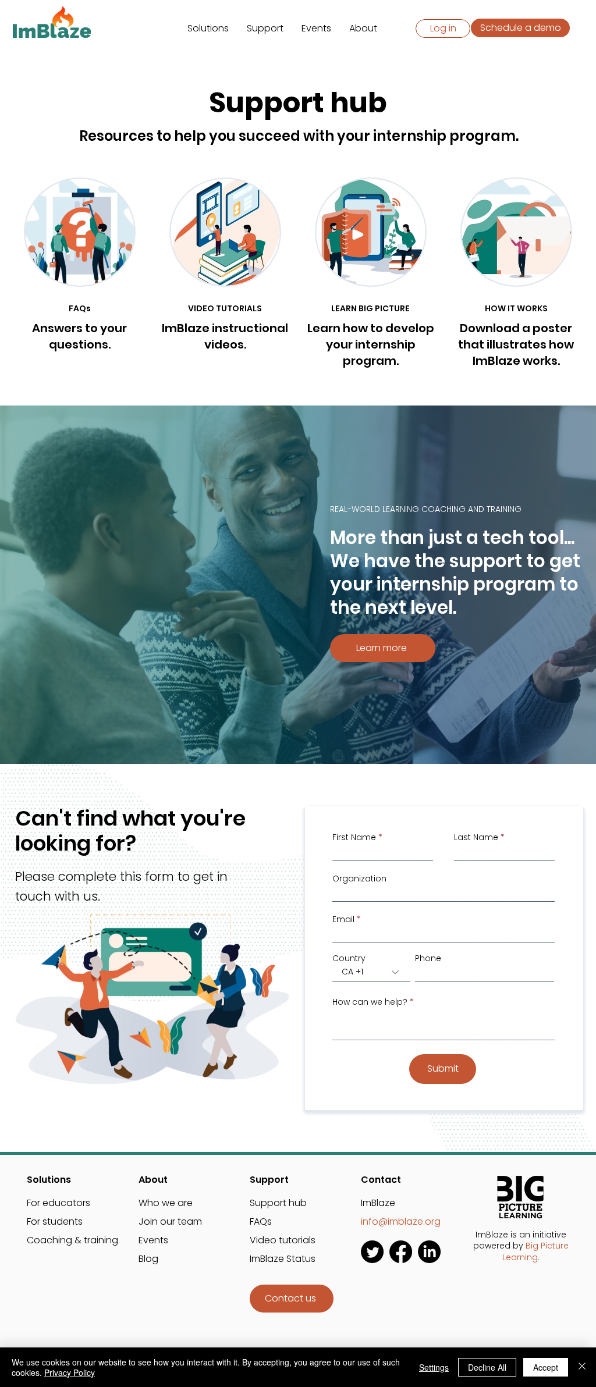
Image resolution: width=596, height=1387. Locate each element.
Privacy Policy (69, 1372)
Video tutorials (282, 1240)
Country (349, 958)
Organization (359, 878)
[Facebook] (400, 1251)
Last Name (476, 837)
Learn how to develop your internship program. (370, 344)
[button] (208, 28)
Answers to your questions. (79, 336)
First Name (354, 837)
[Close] (582, 1367)
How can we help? (369, 1002)
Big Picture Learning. (535, 1251)
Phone (428, 958)
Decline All (487, 1367)
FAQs (80, 308)
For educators (58, 1203)
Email (343, 919)
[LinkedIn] (429, 1251)
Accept (545, 1367)
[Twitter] (372, 1251)
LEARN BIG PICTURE (370, 308)
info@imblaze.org (402, 1221)
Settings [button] (434, 1367)
